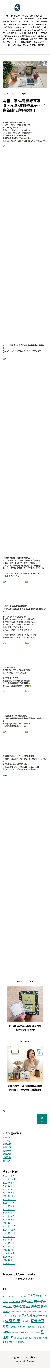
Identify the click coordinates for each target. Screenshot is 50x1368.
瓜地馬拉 (42, 1327)
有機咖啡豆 (25, 1322)
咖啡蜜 (28, 1307)
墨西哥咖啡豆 (33, 1312)
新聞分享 (37, 1316)
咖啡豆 (35, 1306)
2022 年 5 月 (9, 1210)
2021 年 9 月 (9, 1237)
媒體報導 (7, 1158)
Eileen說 (6, 1138)
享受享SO (28, 10)
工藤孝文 (10, 1316)
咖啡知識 (7, 1154)
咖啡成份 (9, 1307)
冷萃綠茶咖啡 (14, 1302)
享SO (31, 1296)
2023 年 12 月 (9, 1180)
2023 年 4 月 (9, 1186)
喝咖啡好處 (13, 1312)
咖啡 (24, 1301)
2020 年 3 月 (9, 1260)
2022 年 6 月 (9, 1206)
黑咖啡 (12, 1342)
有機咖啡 (12, 1321)
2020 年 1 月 (9, 1264)
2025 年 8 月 (9, 1176)
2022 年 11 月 (9, 1196)
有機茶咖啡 (31, 1327)
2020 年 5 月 (9, 1254)
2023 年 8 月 (9, 1183)
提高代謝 (26, 1316)
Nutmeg (30, 1361)
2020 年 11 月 (9, 1250)
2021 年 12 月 (9, 1227)
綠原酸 (6, 1333)
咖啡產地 (7, 1151)
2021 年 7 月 (9, 1243)
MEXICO (15, 1296)
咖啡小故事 (8, 1148)
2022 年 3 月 (9, 1217)
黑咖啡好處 (20, 1342)
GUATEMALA (7, 1296)
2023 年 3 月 (9, 1190)
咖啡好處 (7, 1144)
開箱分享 (23, 94)
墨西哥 (26, 1312)
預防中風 (42, 1338)
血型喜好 (26, 1338)
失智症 (40, 1312)
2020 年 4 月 (9, 1257)
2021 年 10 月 (9, 1233)
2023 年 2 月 (9, 1193)
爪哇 (37, 1327)
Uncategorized (9, 1141)
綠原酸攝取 (35, 1333)
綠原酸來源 (14, 1333)
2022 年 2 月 (9, 1220)
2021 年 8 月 (9, 1240)
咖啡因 (30, 1302)
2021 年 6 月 (9, 1247)
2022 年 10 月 (9, 1200)
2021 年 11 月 (9, 1230)
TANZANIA (22, 1296)
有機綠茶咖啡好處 (17, 1327)
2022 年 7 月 (9, 1203)
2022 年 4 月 (9, 1213)
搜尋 (5, 1111)
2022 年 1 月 (9, 1223)
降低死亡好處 (33, 1338)
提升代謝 (18, 1316)
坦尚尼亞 (20, 1312)
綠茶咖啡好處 (18, 1338)
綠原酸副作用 (24, 1333)
